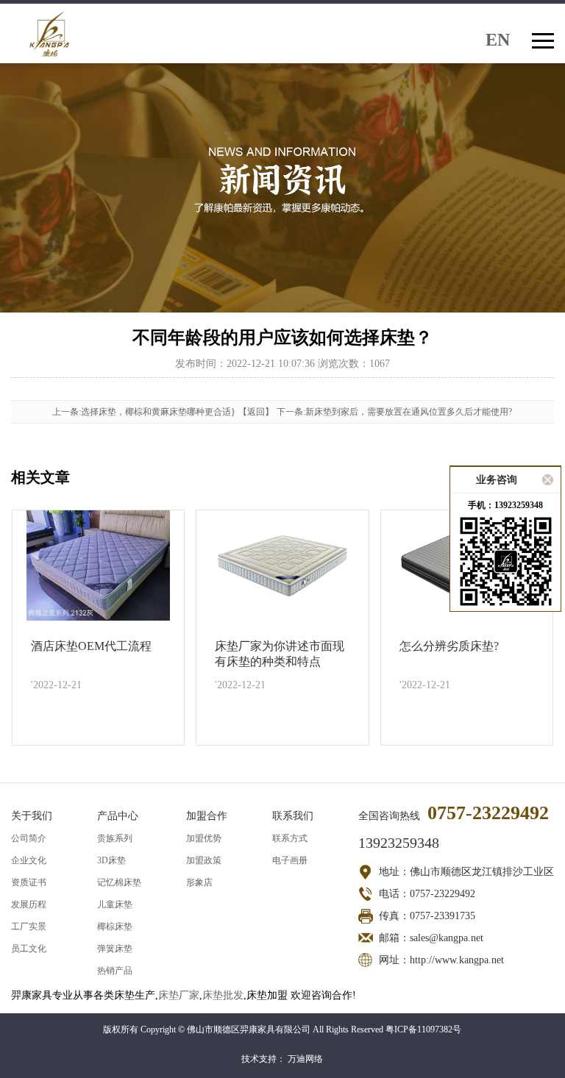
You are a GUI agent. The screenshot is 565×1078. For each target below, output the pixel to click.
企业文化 (28, 860)
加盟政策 (203, 860)
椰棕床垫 (114, 926)
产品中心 (117, 815)
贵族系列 (114, 838)
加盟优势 (203, 838)
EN (498, 39)
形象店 (199, 882)
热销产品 (114, 970)
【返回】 (256, 412)
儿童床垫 (114, 904)
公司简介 (28, 838)
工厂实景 (28, 926)
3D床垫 (111, 860)
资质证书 (28, 882)
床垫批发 (223, 995)
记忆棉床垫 (119, 882)
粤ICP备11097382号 (423, 1029)
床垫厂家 (178, 995)
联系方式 (290, 838)
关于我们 (31, 815)
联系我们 (292, 815)
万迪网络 (305, 1059)
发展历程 (28, 904)
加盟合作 (206, 815)
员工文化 (28, 948)
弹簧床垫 (114, 948)
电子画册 (290, 860)
